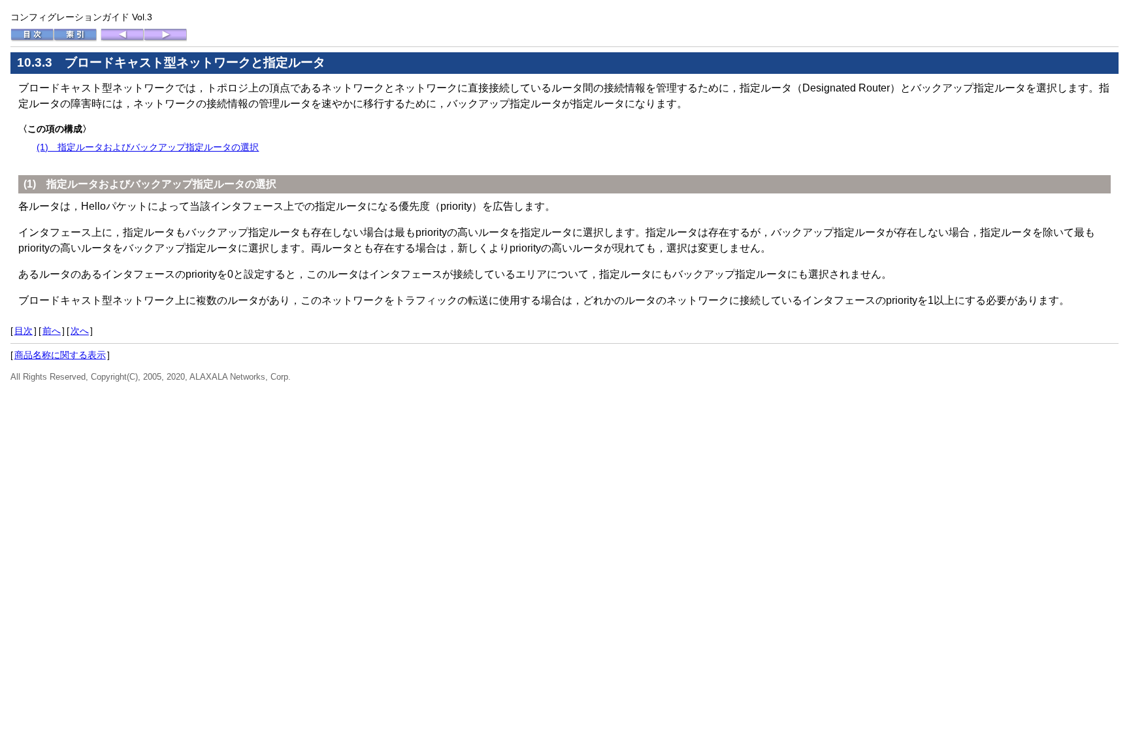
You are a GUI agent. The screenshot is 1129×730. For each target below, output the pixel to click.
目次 (23, 330)
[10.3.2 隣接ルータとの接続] (122, 38)
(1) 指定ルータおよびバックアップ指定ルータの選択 (148, 147)
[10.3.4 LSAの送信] (165, 38)
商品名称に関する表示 (60, 355)
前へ (51, 330)
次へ (80, 330)
